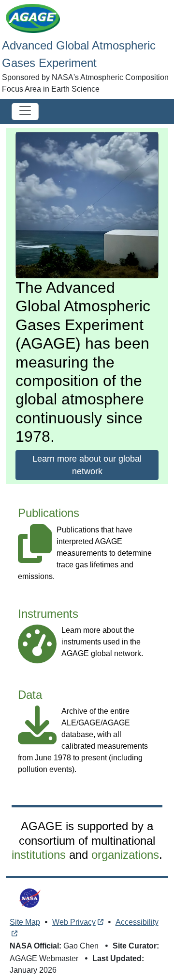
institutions (39, 854)
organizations (125, 854)
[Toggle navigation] (25, 111)
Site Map (25, 922)
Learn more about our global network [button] (87, 465)
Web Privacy (74, 922)
